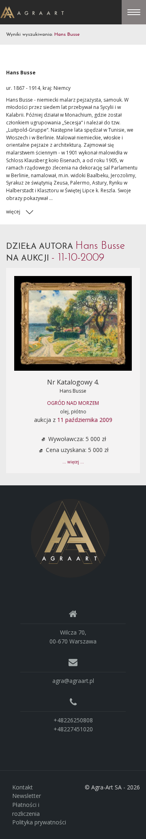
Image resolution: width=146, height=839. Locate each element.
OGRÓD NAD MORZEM (73, 403)
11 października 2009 (84, 420)
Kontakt (22, 787)
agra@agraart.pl (73, 681)
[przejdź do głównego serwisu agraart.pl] (32, 11)
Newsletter (26, 796)
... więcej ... (73, 462)
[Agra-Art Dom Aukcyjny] (70, 537)
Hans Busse (73, 390)
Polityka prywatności (39, 822)
